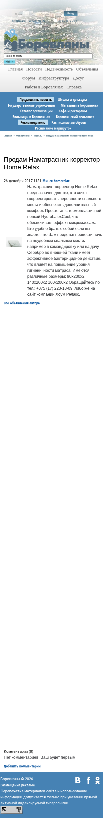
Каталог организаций (36, 110)
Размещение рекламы (17, 784)
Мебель (38, 135)
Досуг (78, 78)
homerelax (62, 180)
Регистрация (19, 20)
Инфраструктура (53, 78)
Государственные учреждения (31, 105)
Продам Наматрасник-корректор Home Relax (69, 135)
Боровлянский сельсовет (75, 116)
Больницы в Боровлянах (31, 116)
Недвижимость (59, 69)
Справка (74, 87)
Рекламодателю (33, 122)
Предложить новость (36, 99)
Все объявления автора (22, 302)
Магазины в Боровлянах (79, 105)
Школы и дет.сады (72, 99)
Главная (8, 135)
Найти (9, 61)
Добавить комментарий (22, 765)
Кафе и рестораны (72, 110)
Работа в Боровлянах (44, 87)
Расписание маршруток (53, 128)
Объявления (87, 69)
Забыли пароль (37, 20)
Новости (34, 69)
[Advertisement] (53, 527)
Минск (47, 180)
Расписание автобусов (69, 122)
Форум (28, 78)
